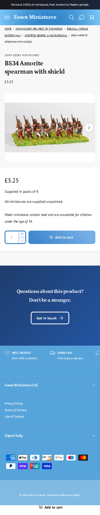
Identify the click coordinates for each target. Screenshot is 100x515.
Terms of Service (16, 410)
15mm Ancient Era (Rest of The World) (39, 28)
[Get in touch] (81, 17)
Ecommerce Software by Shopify (63, 495)
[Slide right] (89, 128)
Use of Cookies (14, 416)
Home (8, 28)
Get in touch (47, 318)
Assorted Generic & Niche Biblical (46, 35)
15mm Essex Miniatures (22, 55)
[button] (7, 17)
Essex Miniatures (37, 495)
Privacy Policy (14, 403)
